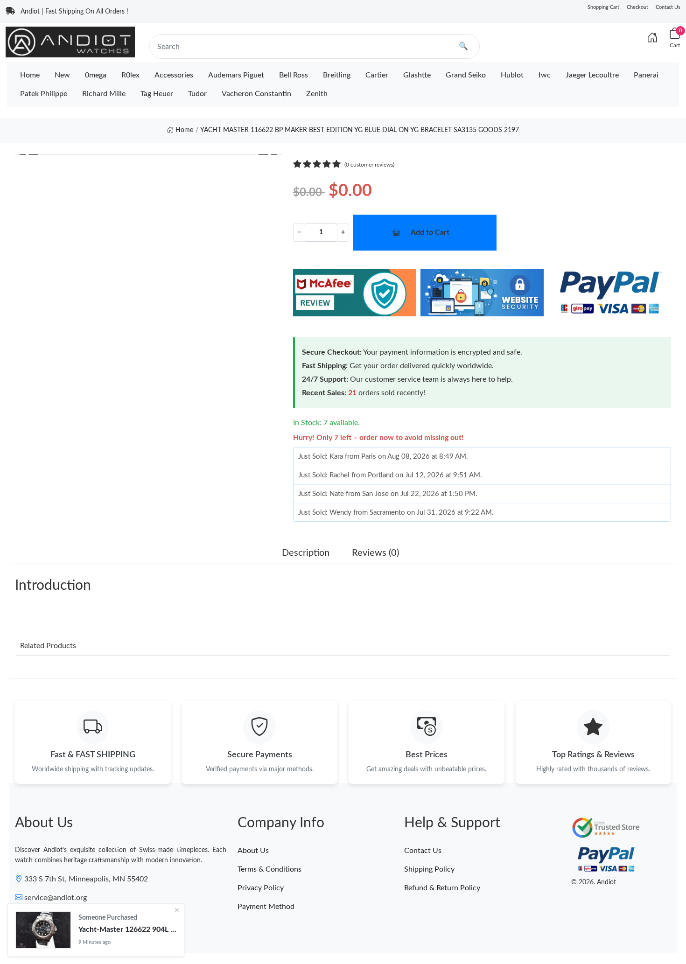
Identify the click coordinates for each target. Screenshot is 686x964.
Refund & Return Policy (442, 888)
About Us (253, 850)
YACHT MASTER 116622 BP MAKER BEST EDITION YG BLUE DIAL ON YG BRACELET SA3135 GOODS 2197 (359, 130)
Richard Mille (104, 94)
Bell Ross (293, 75)
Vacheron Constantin (256, 94)
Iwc (545, 75)
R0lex (130, 75)
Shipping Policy (429, 869)
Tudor (197, 94)
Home (30, 75)
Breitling (336, 75)
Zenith (317, 94)
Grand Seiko (466, 75)
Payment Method (266, 906)
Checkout (637, 7)
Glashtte (417, 75)
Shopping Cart (603, 7)
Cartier (376, 75)
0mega (95, 75)
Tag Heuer (156, 94)
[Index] (652, 38)
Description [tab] (305, 553)
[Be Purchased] (43, 930)
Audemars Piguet (236, 75)
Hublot (512, 75)
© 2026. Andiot (593, 882)
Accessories (173, 75)
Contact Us (668, 7)
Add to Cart (430, 232)
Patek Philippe (43, 94)
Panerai (646, 75)
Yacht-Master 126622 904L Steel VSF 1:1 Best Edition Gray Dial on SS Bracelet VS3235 (127, 929)
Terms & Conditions (269, 869)
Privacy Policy (261, 888)
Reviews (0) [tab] (375, 553)
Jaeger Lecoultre (592, 75)
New (62, 75)
